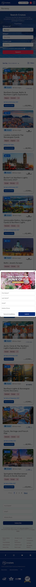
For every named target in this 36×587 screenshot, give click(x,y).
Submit (27, 314)
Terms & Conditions (9, 314)
